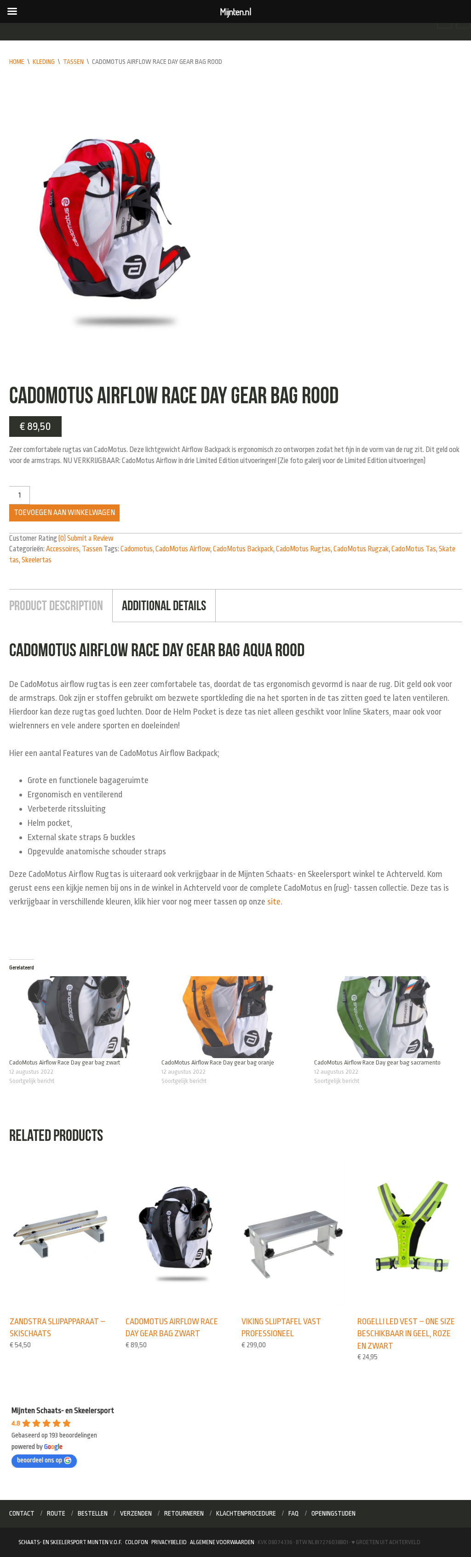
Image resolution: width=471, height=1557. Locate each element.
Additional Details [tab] (164, 605)
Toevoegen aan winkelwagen (64, 513)
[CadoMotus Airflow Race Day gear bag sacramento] (385, 1017)
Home (16, 61)
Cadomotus (137, 549)
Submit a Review (90, 538)
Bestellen (93, 1513)
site (274, 902)
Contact (21, 1513)
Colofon (136, 1542)
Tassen (73, 61)
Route (56, 1513)
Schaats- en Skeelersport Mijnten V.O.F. (70, 1542)
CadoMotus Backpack (243, 549)
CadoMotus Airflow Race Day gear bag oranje (217, 1062)
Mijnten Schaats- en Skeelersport (62, 1410)
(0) (62, 538)
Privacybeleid (169, 1542)
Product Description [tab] (56, 605)
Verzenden (136, 1513)
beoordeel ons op (39, 1460)
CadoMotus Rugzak (361, 549)
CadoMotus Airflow (182, 549)
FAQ (293, 1513)
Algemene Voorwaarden (222, 1542)
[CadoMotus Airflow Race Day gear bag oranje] (232, 1017)
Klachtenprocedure (246, 1513)
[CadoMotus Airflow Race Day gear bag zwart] (80, 1017)
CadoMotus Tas (413, 549)
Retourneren (184, 1513)
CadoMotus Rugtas (303, 549)
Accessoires (62, 549)
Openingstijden (333, 1513)
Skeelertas (37, 560)
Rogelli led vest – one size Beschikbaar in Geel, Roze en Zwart (406, 1334)
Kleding (44, 61)
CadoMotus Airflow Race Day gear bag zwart (64, 1062)
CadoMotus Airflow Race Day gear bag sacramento (377, 1062)
